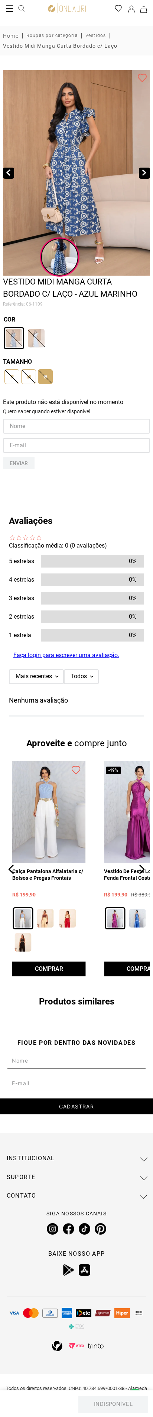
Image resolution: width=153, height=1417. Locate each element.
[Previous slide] (8, 173)
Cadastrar (76, 1106)
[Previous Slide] (11, 869)
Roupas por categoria (52, 35)
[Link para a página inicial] (11, 36)
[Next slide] (144, 173)
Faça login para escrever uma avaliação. (66, 655)
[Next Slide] (142, 869)
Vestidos (95, 35)
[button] (14, 338)
